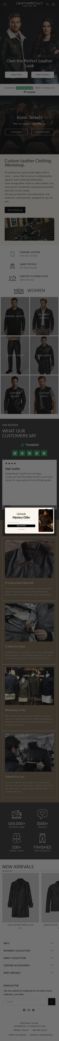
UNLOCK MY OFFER (21, 525)
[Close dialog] (53, 509)
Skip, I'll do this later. (21, 529)
